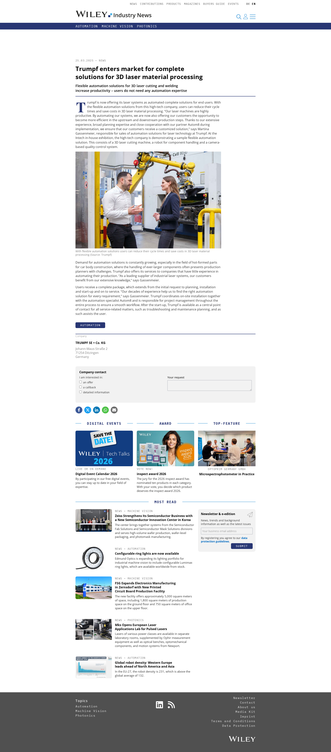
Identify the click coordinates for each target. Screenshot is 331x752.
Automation (86, 26)
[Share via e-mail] (114, 410)
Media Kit (245, 712)
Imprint (248, 716)
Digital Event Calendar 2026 (96, 474)
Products (173, 4)
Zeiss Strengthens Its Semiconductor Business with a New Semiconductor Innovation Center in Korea (154, 518)
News (133, 4)
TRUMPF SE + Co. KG (90, 343)
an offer (88, 382)
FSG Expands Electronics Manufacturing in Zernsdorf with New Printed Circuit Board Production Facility (145, 587)
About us (247, 707)
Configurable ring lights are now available (147, 553)
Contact (248, 702)
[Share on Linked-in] (96, 410)
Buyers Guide (214, 4)
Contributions (151, 4)
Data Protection (239, 726)
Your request (175, 377)
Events (233, 4)
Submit (242, 546)
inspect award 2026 (151, 474)
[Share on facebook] (78, 410)
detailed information (96, 392)
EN (254, 4)
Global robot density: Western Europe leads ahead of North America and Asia (145, 665)
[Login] (245, 17)
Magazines (192, 4)
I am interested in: (91, 377)
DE (248, 4)
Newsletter (244, 698)
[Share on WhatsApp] (105, 410)
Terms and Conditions (233, 721)
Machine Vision (117, 26)
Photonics (147, 26)
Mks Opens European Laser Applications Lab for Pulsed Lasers (141, 627)
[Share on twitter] (87, 410)
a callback (89, 387)
